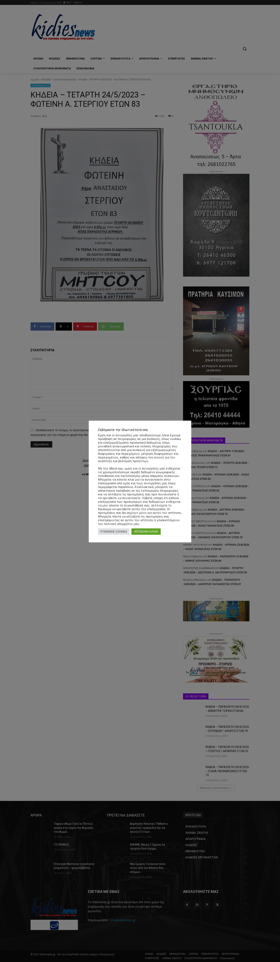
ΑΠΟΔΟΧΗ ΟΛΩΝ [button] (146, 531)
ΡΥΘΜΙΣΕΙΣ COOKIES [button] (113, 531)
